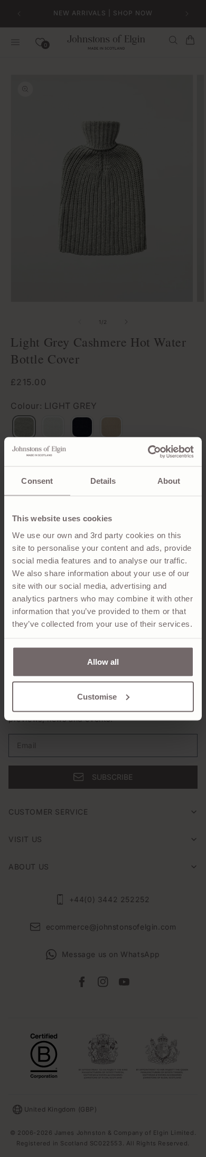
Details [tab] (103, 480)
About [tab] (169, 480)
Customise (97, 696)
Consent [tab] (37, 480)
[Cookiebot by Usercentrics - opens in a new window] (148, 451)
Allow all (103, 661)
